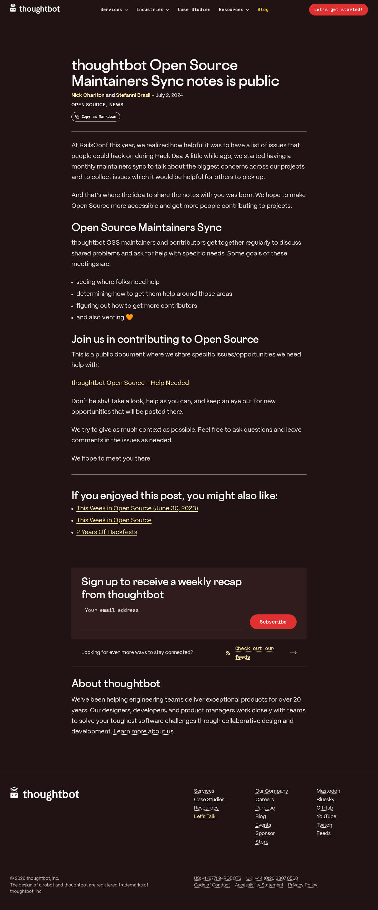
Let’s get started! (338, 9)
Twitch (324, 825)
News (116, 105)
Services (111, 9)
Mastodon (328, 791)
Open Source (88, 105)
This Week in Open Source (114, 521)
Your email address (112, 610)
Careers (264, 800)
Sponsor (265, 833)
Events (263, 825)
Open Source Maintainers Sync (146, 227)
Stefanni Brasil (133, 95)
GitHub (325, 808)
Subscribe (273, 622)
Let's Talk (205, 817)
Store (261, 842)
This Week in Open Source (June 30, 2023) (137, 509)
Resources (231, 9)
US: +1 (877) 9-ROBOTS (217, 879)
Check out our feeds (254, 652)
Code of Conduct (212, 885)
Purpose (265, 808)
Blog (263, 9)
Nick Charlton (88, 95)
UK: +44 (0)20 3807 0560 (272, 879)
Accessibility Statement (259, 885)
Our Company (271, 791)
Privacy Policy (302, 885)
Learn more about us (143, 732)
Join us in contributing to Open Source (165, 338)
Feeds (324, 833)
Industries (150, 9)
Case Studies (194, 9)
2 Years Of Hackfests (106, 532)
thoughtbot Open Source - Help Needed (130, 383)
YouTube (326, 817)
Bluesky (326, 800)
